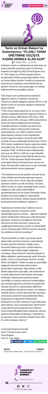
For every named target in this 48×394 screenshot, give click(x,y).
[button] (45, 5)
